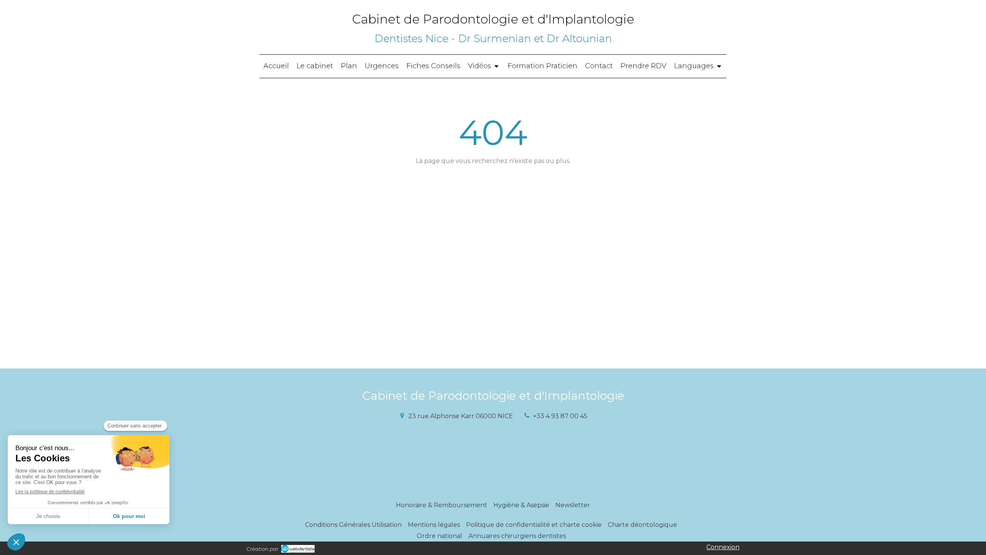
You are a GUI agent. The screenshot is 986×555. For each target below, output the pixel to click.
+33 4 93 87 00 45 (560, 416)
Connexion (723, 547)
